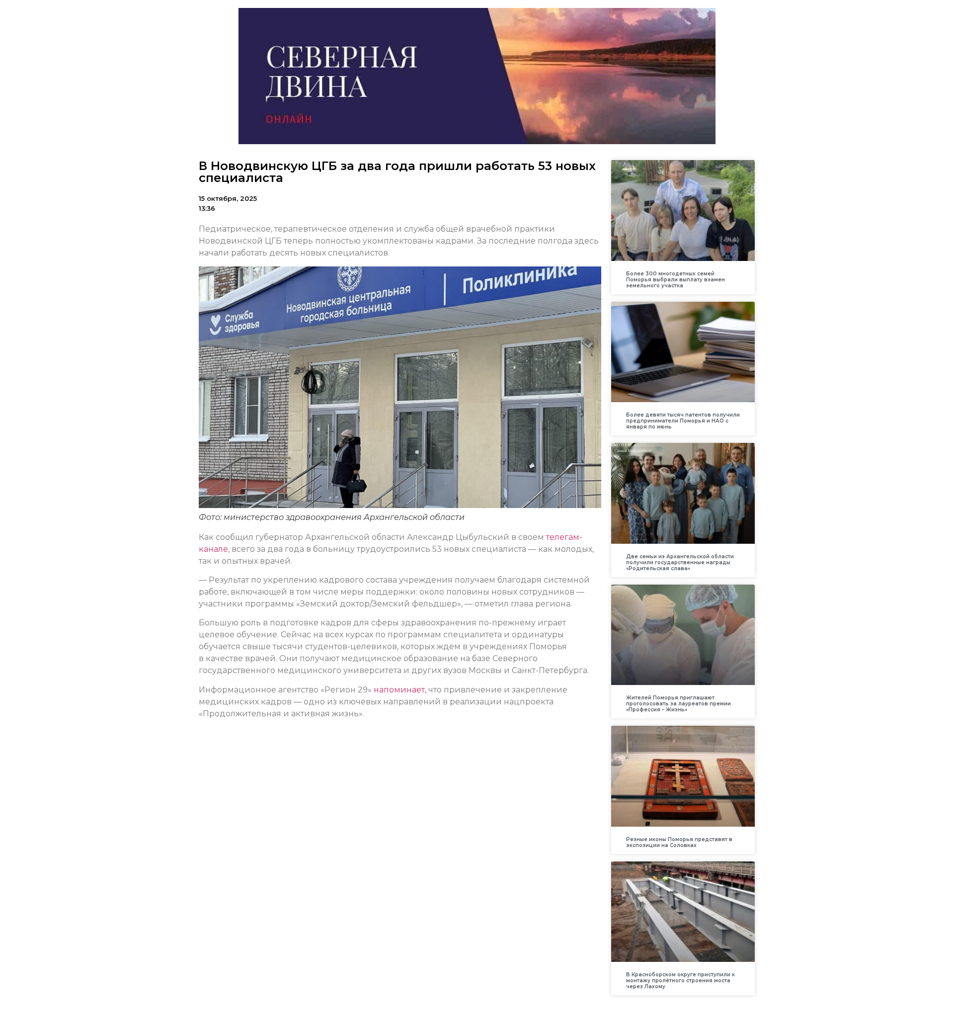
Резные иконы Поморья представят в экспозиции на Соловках (679, 842)
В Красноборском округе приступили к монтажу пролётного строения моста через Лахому (680, 980)
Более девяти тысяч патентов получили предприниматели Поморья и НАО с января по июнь (683, 421)
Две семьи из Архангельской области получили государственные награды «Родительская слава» (680, 562)
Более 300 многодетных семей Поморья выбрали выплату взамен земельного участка (675, 279)
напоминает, (400, 689)
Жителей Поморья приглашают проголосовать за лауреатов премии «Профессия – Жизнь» (678, 703)
